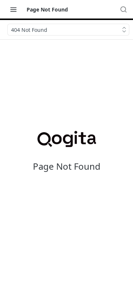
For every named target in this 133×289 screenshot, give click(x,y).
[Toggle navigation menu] (13, 9)
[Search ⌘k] (123, 9)
